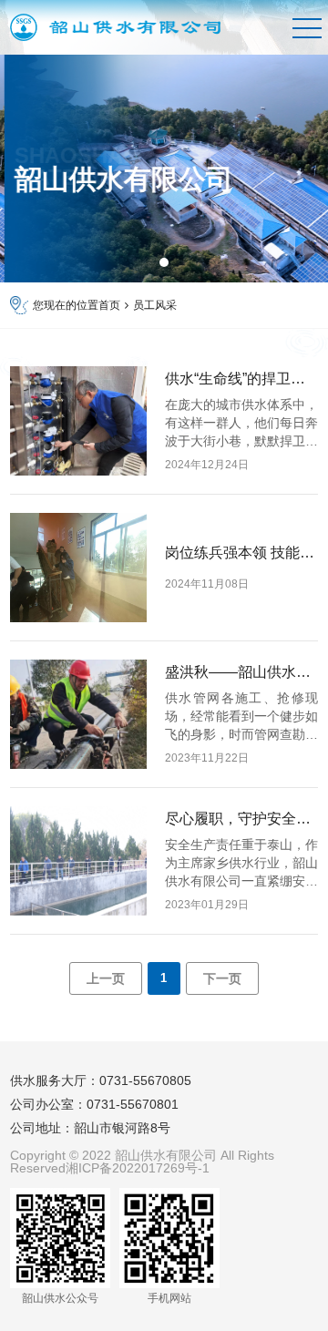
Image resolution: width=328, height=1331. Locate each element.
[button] (164, 262)
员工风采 (155, 305)
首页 (109, 305)
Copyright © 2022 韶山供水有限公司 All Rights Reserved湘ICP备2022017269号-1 (142, 1161)
